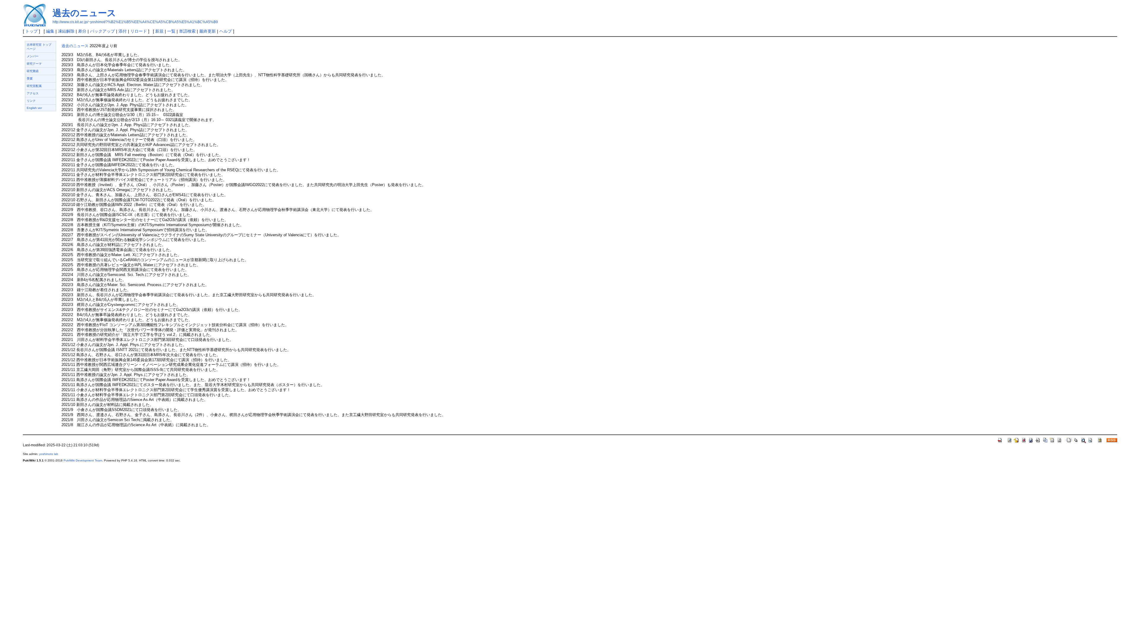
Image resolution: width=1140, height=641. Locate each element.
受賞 (30, 78)
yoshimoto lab (48, 454)
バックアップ (102, 31)
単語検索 (187, 31)
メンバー (33, 56)
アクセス (33, 93)
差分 (82, 31)
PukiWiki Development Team (83, 460)
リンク (31, 100)
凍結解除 (66, 31)
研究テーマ (34, 63)
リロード (138, 31)
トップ (31, 31)
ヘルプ (225, 31)
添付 (122, 31)
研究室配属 (34, 86)
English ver (34, 108)
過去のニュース (84, 13)
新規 (159, 31)
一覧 (171, 31)
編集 (50, 31)
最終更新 (207, 31)
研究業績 (33, 71)
